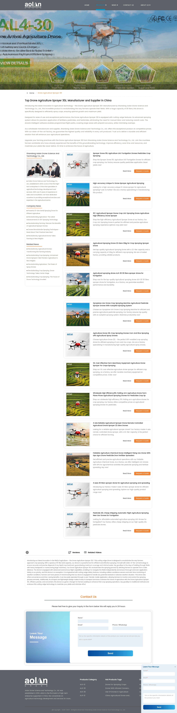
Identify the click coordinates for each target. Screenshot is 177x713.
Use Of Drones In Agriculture (116, 692)
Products (100, 5)
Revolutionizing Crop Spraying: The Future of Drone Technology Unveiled (43, 278)
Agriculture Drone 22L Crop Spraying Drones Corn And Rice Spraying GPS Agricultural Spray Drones (121, 334)
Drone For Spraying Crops (115, 684)
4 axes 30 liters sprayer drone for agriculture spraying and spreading (121, 483)
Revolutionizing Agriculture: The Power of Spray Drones (42, 265)
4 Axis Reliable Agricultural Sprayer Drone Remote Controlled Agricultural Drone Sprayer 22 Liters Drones (118, 424)
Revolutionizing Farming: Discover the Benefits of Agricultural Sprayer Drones (44, 224)
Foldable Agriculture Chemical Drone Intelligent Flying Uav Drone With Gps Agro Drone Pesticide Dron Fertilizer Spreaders (121, 454)
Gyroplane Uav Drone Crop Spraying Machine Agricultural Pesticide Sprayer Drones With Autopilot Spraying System (120, 304)
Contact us (128, 5)
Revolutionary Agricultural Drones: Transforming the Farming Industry (39, 250)
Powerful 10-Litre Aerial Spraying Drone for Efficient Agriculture (42, 212)
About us (145, 5)
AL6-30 (83, 692)
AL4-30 (83, 688)
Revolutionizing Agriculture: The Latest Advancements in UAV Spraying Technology (42, 218)
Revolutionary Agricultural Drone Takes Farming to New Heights (41, 237)
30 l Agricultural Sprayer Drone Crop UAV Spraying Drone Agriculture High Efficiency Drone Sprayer (121, 214)
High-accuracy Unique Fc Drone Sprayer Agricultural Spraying (118, 183)
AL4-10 (82, 695)
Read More (127, 171)
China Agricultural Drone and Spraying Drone (117, 695)
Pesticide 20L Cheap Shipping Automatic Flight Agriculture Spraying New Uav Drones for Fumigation (121, 514)
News (114, 5)
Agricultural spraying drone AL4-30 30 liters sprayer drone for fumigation (118, 274)
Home (87, 5)
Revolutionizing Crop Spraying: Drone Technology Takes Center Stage (40, 272)
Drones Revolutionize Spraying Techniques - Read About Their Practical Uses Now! (43, 230)
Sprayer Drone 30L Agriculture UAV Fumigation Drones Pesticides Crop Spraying (121, 154)
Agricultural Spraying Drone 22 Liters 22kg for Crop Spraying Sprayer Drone (121, 244)
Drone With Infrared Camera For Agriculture (117, 688)
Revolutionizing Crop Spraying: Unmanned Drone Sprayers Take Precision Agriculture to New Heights (42, 258)
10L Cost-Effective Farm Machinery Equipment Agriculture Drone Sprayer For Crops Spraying (119, 364)
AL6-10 (82, 684)
